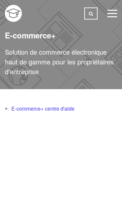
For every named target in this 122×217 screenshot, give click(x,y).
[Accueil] (13, 13)
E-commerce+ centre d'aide (43, 108)
